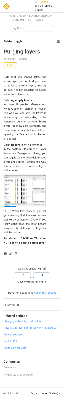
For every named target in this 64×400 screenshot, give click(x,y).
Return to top (12, 304)
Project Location (13, 334)
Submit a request (46, 292)
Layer (39, 20)
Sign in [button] (44, 2)
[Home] (6, 6)
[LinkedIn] (16, 254)
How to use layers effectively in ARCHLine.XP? (31, 327)
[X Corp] (11, 254)
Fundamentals (22, 20)
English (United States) (43, 7)
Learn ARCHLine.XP (41, 15)
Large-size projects (15, 348)
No (42, 275)
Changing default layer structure (23, 321)
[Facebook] (6, 254)
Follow (10, 65)
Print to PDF (11, 341)
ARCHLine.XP (18, 15)
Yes (24, 275)
